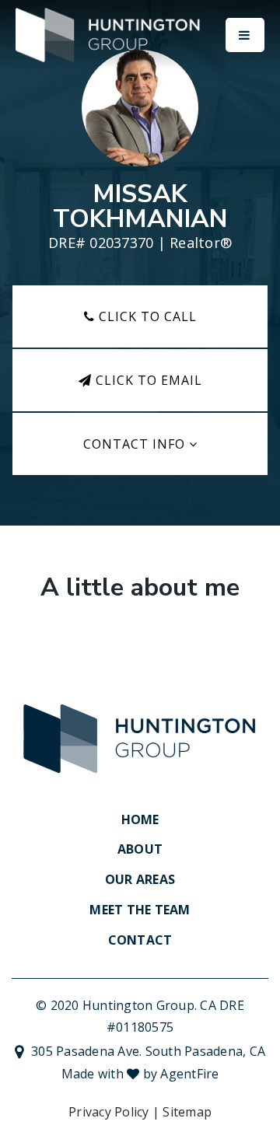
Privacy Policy (108, 1111)
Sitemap (187, 1111)
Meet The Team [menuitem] (139, 909)
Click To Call (146, 316)
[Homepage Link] (109, 33)
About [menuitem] (140, 849)
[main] (140, 329)
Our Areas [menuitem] (140, 879)
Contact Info (136, 443)
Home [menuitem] (140, 819)
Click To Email (147, 380)
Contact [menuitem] (140, 940)
